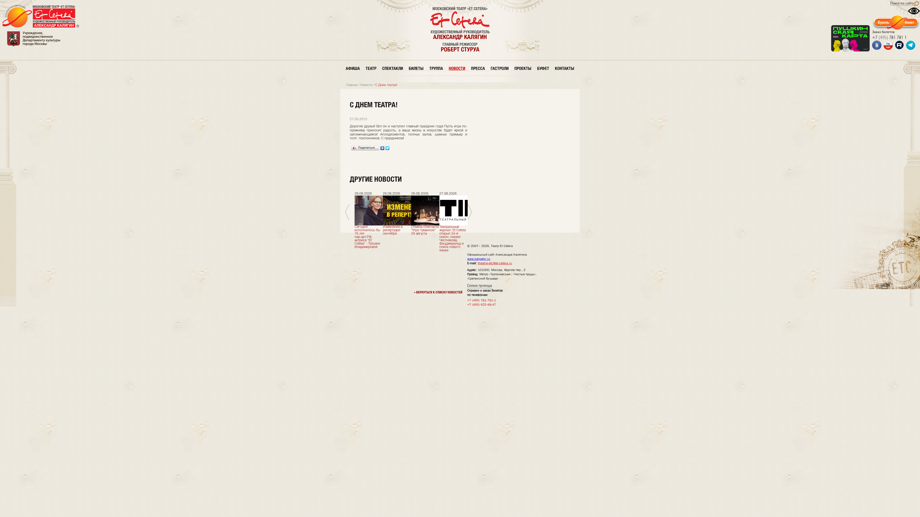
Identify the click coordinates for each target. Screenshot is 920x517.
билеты (416, 68)
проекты (522, 68)
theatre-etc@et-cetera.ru (495, 263)
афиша (353, 68)
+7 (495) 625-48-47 (481, 304)
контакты (564, 68)
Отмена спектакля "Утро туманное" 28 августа (425, 230)
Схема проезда (479, 285)
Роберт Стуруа (460, 49)
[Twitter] (387, 148)
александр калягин (460, 36)
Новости (366, 85)
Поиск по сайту (902, 3)
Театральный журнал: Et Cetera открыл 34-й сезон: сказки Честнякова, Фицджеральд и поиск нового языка (452, 238)
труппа (436, 68)
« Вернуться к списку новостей (438, 292)
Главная (351, 85)
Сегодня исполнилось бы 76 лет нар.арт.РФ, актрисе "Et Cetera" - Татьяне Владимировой (367, 237)
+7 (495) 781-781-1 (481, 300)
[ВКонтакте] (382, 148)
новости (457, 68)
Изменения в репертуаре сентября (392, 230)
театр (371, 68)
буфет (543, 68)
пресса (478, 68)
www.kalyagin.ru (478, 259)
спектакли (392, 68)
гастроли (500, 68)
